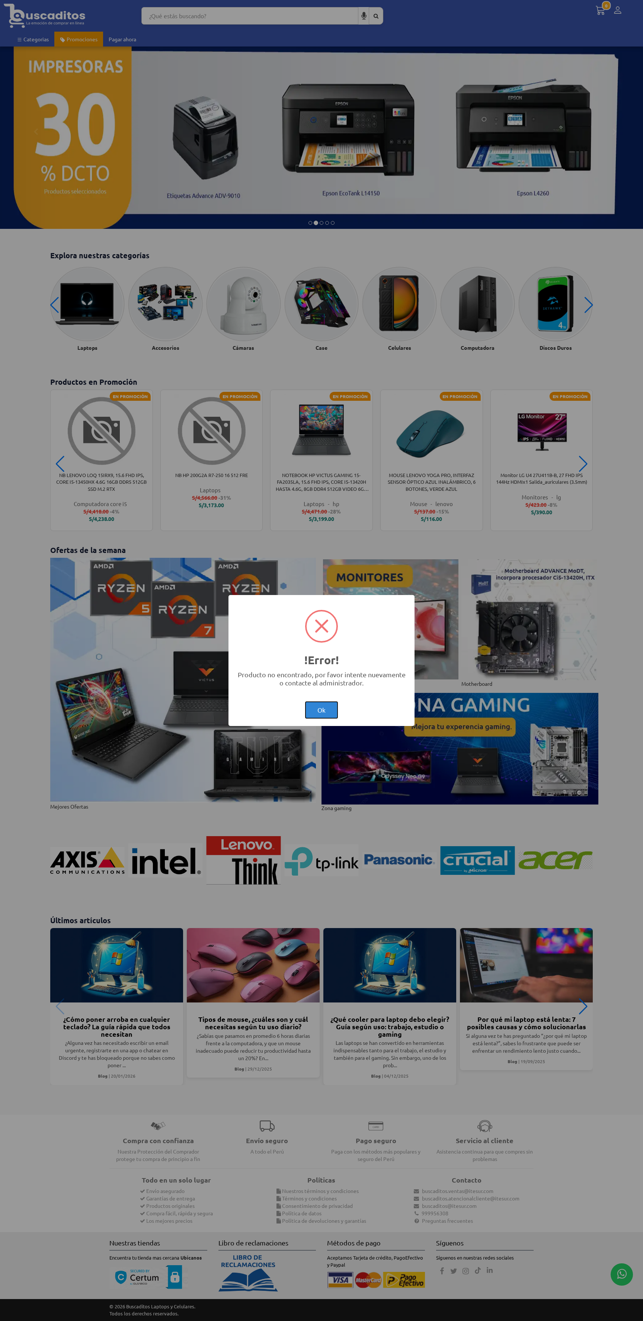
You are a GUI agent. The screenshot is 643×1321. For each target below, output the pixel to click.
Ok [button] (321, 710)
